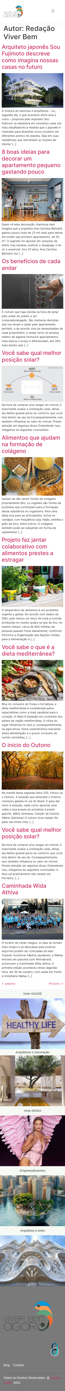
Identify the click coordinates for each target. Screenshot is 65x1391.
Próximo (56, 983)
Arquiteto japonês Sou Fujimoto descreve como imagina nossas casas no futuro (31, 57)
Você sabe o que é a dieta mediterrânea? (28, 650)
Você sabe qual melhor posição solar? (31, 356)
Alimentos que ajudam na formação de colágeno (31, 444)
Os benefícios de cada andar (31, 264)
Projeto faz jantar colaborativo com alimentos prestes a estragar (27, 549)
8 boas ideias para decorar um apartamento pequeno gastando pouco (31, 161)
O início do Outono (26, 745)
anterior (8, 983)
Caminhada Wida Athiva (24, 889)
